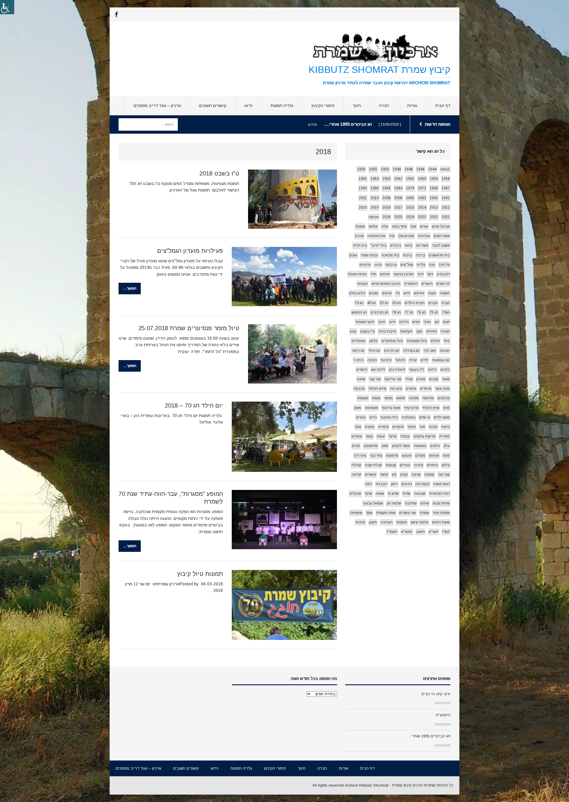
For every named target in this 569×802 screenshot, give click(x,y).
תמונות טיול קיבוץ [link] (200, 574)
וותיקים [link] (419, 293)
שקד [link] (369, 513)
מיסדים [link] (411, 388)
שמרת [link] (424, 513)
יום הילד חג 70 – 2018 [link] (194, 405)
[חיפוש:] (148, 124)
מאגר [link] (446, 379)
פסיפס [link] (434, 455)
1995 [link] (410, 198)
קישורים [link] (370, 474)
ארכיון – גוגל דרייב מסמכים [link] (157, 105)
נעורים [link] (361, 417)
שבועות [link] (420, 493)
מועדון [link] (421, 379)
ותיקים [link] (387, 293)
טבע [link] (353, 331)
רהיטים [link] (406, 484)
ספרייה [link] (444, 436)
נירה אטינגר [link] (389, 417)
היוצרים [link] (427, 284)
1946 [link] (420, 169)
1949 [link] (397, 169)
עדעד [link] (393, 436)
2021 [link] (446, 217)
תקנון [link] (373, 522)
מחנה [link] (361, 379)
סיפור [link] (411, 427)
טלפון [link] (373, 341)
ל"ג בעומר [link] (416, 370)
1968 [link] (434, 188)
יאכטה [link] (445, 351)
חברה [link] (384, 105)
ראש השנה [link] (441, 484)
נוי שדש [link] (424, 417)
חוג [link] (436, 322)
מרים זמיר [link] (411, 408)
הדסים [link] (385, 274)
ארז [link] (392, 236)
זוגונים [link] (373, 293)
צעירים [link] (405, 465)
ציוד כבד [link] (376, 455)
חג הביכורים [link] (379, 312)
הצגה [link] (432, 293)
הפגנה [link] (445, 293)
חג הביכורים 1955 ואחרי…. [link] (428, 736)
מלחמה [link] (428, 398)
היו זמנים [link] (443, 284)
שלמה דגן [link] (394, 503)
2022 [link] (434, 217)
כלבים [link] (445, 370)
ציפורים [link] (432, 465)
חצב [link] (419, 331)
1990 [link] (363, 188)
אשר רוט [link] (422, 245)
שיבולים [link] (355, 493)
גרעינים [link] (365, 265)
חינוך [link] (357, 105)
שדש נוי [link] (393, 493)
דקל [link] (430, 274)
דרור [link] (420, 274)
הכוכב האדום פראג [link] (385, 284)
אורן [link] (413, 226)
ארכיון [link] (359, 236)
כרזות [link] (432, 370)
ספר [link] (358, 427)
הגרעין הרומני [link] (403, 274)
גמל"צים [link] (406, 265)
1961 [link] (410, 179)
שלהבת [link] (411, 503)
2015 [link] (410, 207)
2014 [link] (422, 207)
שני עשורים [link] (407, 513)
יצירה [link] (413, 360)
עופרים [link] (356, 436)
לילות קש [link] (378, 370)
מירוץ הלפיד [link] (377, 388)
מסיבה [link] (414, 398)
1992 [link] (434, 198)
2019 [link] (374, 207)
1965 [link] (363, 179)
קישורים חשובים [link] (212, 105)
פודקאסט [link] (371, 446)
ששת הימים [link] (441, 522)
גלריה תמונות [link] (282, 105)
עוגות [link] (381, 436)
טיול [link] (447, 341)
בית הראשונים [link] (439, 255)
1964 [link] (374, 179)
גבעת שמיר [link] (369, 255)
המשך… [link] (129, 288)
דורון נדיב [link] (443, 274)
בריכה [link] (420, 255)
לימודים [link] (361, 370)
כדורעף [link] (386, 360)
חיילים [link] (404, 322)
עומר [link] (369, 436)
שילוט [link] (424, 503)
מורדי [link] (409, 379)
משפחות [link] (371, 408)
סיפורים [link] (398, 427)
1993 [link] (422, 198)
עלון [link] (447, 446)
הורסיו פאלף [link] (357, 274)
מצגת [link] (376, 398)
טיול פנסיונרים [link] (392, 341)
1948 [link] (409, 169)
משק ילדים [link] (442, 417)
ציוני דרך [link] (360, 455)
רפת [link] (368, 484)
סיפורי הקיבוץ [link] (323, 105)
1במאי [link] (445, 169)
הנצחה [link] (362, 284)
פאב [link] (384, 446)
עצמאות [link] (420, 446)
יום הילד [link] (374, 351)
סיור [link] (422, 427)
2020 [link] (363, 207)
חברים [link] (433, 303)
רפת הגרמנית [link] (439, 493)
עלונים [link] (435, 446)
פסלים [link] (420, 455)
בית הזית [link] (360, 245)
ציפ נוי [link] (418, 465)
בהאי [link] (408, 245)
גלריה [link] (421, 265)
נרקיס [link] (445, 427)
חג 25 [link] (384, 303)
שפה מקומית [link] (386, 513)
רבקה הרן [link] (422, 484)
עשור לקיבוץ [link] (401, 446)
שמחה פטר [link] (441, 513)
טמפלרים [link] (358, 341)
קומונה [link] (429, 474)
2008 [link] (386, 198)
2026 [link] (386, 217)
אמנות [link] (360, 226)
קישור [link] (384, 474)
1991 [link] (446, 198)
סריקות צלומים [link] (424, 436)
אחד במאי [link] (399, 226)
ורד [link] (397, 293)
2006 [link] (398, 198)
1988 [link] (374, 188)
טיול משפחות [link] (417, 341)
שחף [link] (368, 493)
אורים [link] (424, 226)
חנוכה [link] (445, 331)
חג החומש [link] (359, 312)
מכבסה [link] (359, 388)
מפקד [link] (388, 398)
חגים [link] (446, 322)
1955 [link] (373, 169)
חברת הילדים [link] (415, 303)
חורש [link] (416, 322)
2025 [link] (398, 217)
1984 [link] (398, 188)
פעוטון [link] (407, 455)
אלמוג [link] (373, 226)
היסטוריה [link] (411, 284)
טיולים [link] (435, 341)
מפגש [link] (400, 398)
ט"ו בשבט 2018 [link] (219, 173)
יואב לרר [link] (429, 351)
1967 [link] (446, 188)
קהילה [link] (356, 465)
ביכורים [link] (395, 245)
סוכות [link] (433, 427)
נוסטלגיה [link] (408, 417)
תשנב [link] (420, 532)
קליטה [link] (356, 474)
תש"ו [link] (446, 532)
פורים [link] (356, 446)
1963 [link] (386, 179)
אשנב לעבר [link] (441, 245)
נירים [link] (373, 417)
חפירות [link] (431, 331)
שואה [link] (380, 493)
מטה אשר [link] (442, 388)
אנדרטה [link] (424, 236)
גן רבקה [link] (391, 265)
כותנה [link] (372, 360)
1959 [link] (434, 179)
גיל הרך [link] (444, 265)
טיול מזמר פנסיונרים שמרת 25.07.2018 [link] (188, 328)
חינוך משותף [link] (365, 322)
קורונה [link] (416, 474)
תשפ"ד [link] (391, 532)
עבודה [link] (405, 436)
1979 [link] (410, 188)
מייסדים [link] (425, 388)
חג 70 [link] (359, 303)
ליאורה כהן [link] (397, 370)
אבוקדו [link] (374, 217)
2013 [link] (434, 207)
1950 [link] (385, 169)
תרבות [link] (360, 522)
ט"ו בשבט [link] (367, 331)
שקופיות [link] (356, 513)
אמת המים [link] (442, 236)
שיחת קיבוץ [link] (441, 503)
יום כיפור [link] (358, 351)
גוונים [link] (353, 255)
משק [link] (357, 408)
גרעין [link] (378, 265)
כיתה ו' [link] (358, 360)
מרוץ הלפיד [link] (430, 408)
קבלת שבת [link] (373, 465)
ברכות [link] (407, 255)
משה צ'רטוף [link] (391, 408)
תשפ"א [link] (407, 532)
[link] (7, 7)
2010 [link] (374, 198)
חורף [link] (427, 322)
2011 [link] (363, 198)
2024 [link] (410, 217)
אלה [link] (384, 226)
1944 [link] (432, 169)
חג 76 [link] (421, 312)
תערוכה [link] (387, 522)
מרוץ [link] (446, 408)
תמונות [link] (401, 522)
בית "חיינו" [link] (378, 245)
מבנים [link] (433, 379)
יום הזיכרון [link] (391, 351)
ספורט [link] (370, 427)
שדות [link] (406, 493)
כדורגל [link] (400, 360)
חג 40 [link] (371, 303)
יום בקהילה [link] (411, 351)
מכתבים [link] (443, 398)
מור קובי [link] (375, 379)
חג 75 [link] (433, 312)
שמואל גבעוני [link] (373, 503)
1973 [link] (422, 188)
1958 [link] (446, 179)
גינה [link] (432, 265)
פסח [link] (446, 455)
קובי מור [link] (444, 474)
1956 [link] (361, 169)
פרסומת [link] (392, 455)
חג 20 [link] (396, 303)
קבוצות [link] (391, 465)
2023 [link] (422, 217)
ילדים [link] (425, 360)
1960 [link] (422, 179)
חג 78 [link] (396, 312)
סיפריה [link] (383, 427)
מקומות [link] (362, 398)
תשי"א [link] (434, 532)
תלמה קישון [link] (420, 522)
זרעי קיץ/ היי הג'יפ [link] (435, 694)
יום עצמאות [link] (441, 360)
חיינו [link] (392, 322)
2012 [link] (446, 207)
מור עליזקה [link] (393, 379)
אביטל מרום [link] (441, 226)
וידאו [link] (248, 105)
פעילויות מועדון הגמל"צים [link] (190, 250)
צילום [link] (446, 465)
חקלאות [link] (406, 331)
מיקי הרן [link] (396, 388)
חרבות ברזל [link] (387, 331)
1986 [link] (386, 188)
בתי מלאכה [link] (390, 255)
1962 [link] (398, 179)
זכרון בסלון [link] (357, 293)
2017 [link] (398, 207)
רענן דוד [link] (381, 484)
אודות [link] (412, 105)
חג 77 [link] (409, 312)
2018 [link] (386, 207)
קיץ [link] (394, 474)
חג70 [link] (446, 312)
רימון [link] (394, 484)
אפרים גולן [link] (406, 236)
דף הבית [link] (442, 105)
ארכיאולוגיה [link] (376, 236)
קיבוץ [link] (404, 474)
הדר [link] (373, 274)
